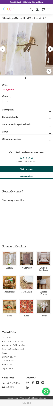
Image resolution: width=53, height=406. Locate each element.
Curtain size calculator (12, 341)
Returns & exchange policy (14, 348)
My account (7, 368)
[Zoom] (49, 71)
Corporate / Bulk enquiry (13, 345)
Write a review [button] (26, 169)
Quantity (7, 95)
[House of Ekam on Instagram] (27, 382)
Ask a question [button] (26, 175)
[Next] (50, 49)
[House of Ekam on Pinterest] (42, 382)
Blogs (4, 352)
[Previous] (2, 49)
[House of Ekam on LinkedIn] (27, 387)
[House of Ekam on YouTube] (37, 382)
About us (6, 337)
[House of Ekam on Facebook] (32, 382)
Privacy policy (8, 356)
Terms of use (8, 360)
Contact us (7, 364)
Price (4, 84)
